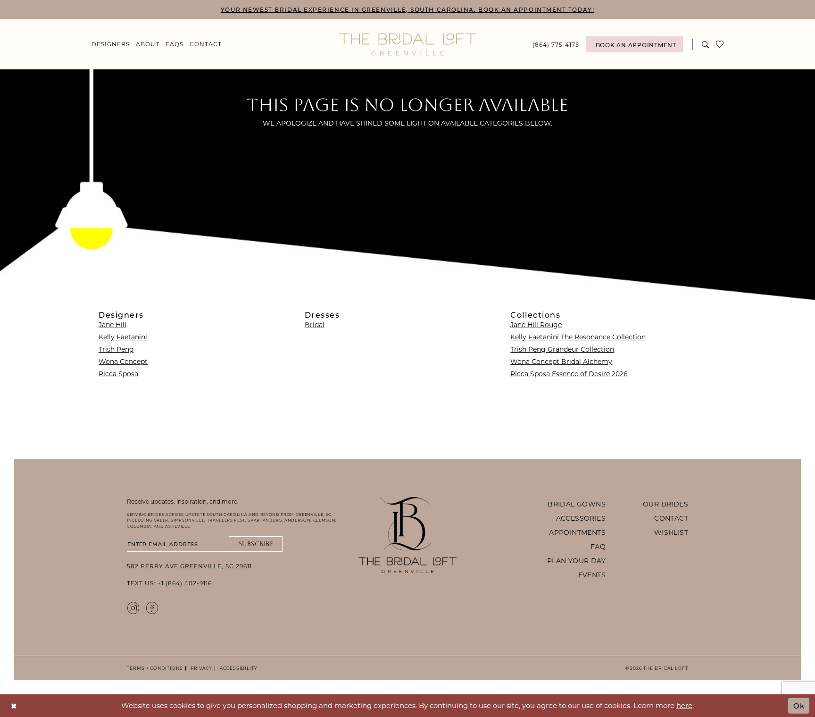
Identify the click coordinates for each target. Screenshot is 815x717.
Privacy (200, 668)
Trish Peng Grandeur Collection (562, 349)
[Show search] (706, 44)
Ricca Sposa (118, 373)
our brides (665, 503)
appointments (577, 532)
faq (598, 546)
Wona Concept (123, 361)
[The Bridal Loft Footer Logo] (407, 535)
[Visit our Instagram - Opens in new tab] (133, 607)
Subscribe (256, 544)
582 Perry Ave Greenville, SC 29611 (189, 566)
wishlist (671, 532)
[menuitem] (111, 44)
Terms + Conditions (155, 668)
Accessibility (237, 668)
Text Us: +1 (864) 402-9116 (169, 583)
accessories (581, 518)
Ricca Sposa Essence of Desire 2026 (569, 373)
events (592, 574)
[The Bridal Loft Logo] (407, 45)
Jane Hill (112, 324)
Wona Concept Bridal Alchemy (561, 361)
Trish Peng (116, 349)
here (684, 705)
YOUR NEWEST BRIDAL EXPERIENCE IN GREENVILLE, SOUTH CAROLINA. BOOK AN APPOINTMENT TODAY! (407, 9)
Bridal (314, 324)
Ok (799, 705)
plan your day (576, 560)
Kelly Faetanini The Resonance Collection (578, 336)
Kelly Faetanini (123, 336)
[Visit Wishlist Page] (720, 44)
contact (671, 518)
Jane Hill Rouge (536, 324)
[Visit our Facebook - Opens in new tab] (152, 607)
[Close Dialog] (14, 705)
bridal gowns (577, 503)
